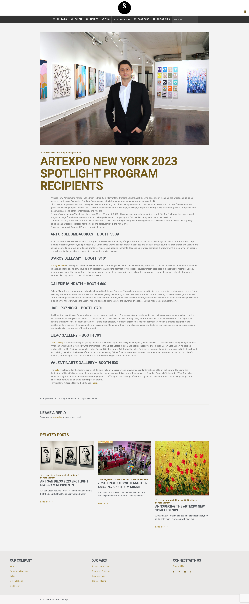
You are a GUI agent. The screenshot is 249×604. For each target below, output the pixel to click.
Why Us (13, 566)
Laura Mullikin (140, 479)
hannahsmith (47, 478)
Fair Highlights (107, 479)
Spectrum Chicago (101, 571)
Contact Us (178, 566)
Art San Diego (49, 475)
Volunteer (14, 586)
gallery (58, 370)
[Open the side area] (245, 11)
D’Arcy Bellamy (58, 265)
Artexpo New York (51, 152)
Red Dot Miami (99, 581)
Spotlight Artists (73, 152)
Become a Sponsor (19, 571)
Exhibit (13, 576)
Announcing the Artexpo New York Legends (180, 508)
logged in (57, 417)
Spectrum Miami (122, 479)
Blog (63, 152)
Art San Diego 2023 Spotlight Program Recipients (64, 483)
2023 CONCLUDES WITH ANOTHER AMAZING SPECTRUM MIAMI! (122, 485)
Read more (45, 501)
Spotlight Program (68, 398)
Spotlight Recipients (87, 398)
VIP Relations (16, 581)
